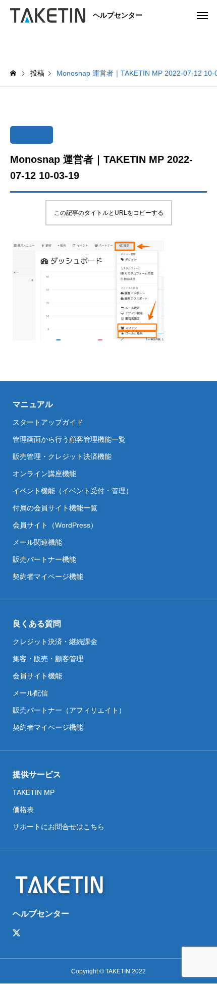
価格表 (23, 809)
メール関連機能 (37, 542)
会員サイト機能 (37, 676)
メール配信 (30, 693)
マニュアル (33, 404)
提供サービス (37, 774)
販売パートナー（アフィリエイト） (69, 710)
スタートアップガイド (48, 422)
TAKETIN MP (34, 792)
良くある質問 (37, 623)
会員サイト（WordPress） (55, 525)
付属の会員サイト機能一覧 (55, 508)
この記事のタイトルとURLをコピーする (109, 212)
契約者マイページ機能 (48, 576)
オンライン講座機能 (44, 474)
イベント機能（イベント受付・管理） (73, 491)
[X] (17, 933)
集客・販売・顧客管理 (48, 659)
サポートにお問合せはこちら (58, 827)
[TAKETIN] (47, 15)
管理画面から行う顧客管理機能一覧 (69, 439)
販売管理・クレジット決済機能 (62, 456)
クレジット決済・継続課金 (55, 642)
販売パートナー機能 (44, 559)
